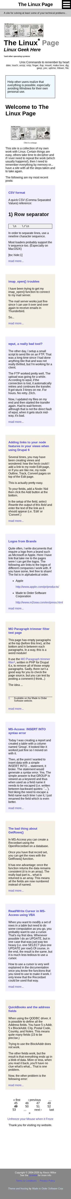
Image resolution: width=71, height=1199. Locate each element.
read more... (16, 261)
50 (27, 1106)
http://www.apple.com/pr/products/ (37, 586)
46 (27, 1103)
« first (16, 1099)
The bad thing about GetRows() (22, 830)
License (33, 1175)
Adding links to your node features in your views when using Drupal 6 (28, 446)
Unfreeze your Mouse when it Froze (30, 1119)
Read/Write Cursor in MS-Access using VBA (27, 913)
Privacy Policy (47, 1180)
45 (15, 1103)
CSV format (16, 192)
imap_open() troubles (23, 281)
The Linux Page (35, 4)
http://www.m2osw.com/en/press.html (39, 602)
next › (38, 1109)
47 (38, 1103)
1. (9, 698)
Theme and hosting (18, 1188)
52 (49, 1106)
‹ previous (34, 1099)
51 (38, 1106)
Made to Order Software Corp (47, 1188)
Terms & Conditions (26, 1180)
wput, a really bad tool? (25, 344)
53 (14, 1109)
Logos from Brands (22, 541)
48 (49, 1103)
